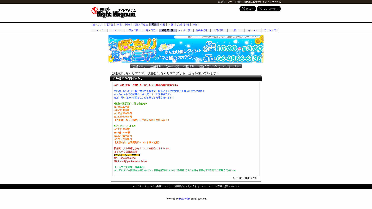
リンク (151, 186)
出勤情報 (218, 30)
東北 (119, 24)
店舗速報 (133, 30)
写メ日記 (150, 30)
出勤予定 (203, 66)
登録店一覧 (167, 30)
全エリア (97, 24)
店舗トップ (139, 66)
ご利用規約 (178, 186)
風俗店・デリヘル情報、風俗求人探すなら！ (241, 2)
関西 (154, 24)
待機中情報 (202, 30)
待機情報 (188, 66)
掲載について (163, 186)
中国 (162, 24)
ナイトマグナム (273, 2)
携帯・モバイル (232, 186)
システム (234, 66)
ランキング (270, 30)
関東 (127, 24)
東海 (195, 24)
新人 (235, 30)
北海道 (109, 24)
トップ (99, 30)
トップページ (139, 186)
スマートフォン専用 (211, 186)
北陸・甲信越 (141, 24)
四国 (171, 24)
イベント (252, 30)
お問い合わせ (192, 186)
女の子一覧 (184, 30)
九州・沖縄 (183, 24)
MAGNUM (184, 198)
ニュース (116, 30)
